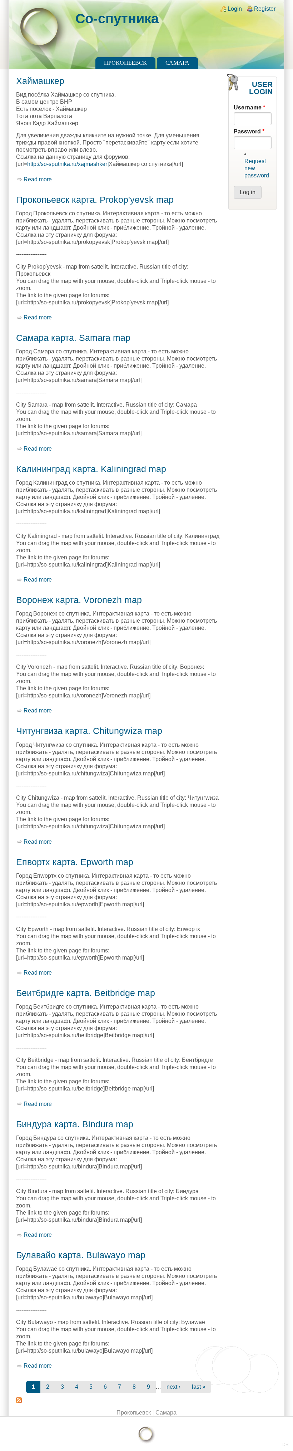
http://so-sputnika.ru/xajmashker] (68, 164)
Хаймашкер (40, 81)
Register (264, 9)
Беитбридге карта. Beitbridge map (85, 993)
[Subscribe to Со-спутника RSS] (118, 1400)
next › (173, 1387)
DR (285, 1444)
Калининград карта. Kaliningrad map (91, 469)
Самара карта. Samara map (73, 338)
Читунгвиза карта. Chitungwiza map (89, 731)
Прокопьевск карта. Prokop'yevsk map (95, 200)
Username (249, 107)
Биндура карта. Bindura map (74, 1124)
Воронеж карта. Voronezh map (79, 600)
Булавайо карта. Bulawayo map (80, 1255)
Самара (177, 63)
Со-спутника (117, 18)
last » (198, 1387)
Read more (38, 179)
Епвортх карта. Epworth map (74, 862)
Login (235, 9)
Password (249, 131)
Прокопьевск (125, 63)
